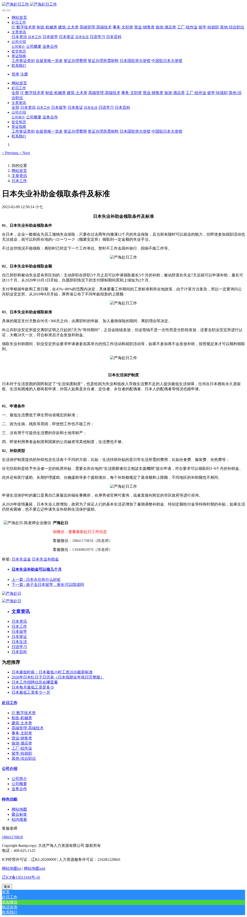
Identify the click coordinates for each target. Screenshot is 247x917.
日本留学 (19, 632)
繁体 (7, 887)
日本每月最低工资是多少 (33, 687)
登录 (15, 74)
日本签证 (19, 637)
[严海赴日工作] (123, 4)
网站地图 (19, 809)
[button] (19, 22)
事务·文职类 (22, 733)
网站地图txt (11, 868)
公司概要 (19, 784)
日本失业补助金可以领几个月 (37, 569)
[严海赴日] (11, 593)
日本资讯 (19, 621)
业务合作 (19, 789)
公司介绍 (9, 768)
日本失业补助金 (45, 559)
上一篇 (36, 579)
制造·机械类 (22, 718)
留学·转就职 (22, 753)
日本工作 (19, 181)
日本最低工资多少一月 (31, 692)
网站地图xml (34, 868)
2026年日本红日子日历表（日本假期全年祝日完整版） (58, 677)
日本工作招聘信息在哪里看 (35, 682)
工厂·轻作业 (22, 748)
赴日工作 (9, 703)
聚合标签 (19, 814)
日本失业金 (21, 559)
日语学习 (19, 647)
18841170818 (12, 837)
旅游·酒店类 (22, 743)
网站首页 (19, 17)
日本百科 (19, 652)
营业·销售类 (22, 738)
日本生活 (19, 642)
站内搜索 (19, 819)
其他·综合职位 (24, 758)
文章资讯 (19, 176)
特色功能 (9, 799)
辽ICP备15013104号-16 (21, 877)
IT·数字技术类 (24, 713)
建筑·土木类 (22, 723)
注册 (24, 74)
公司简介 (19, 779)
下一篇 (48, 584)
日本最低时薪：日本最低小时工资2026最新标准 (52, 672)
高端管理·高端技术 (28, 728)
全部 (15, 93)
